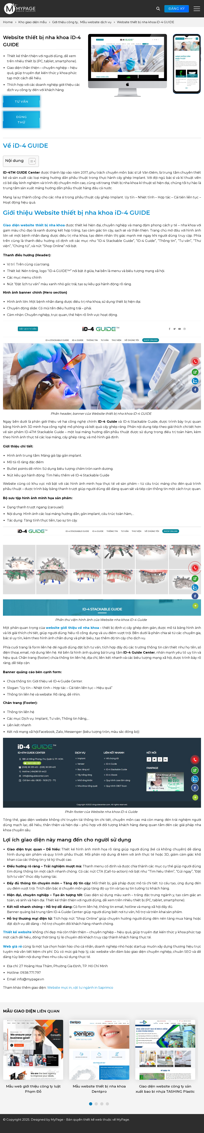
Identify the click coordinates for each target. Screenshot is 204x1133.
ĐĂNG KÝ (177, 9)
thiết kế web (92, 1119)
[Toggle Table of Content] (30, 161)
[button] (90, 1103)
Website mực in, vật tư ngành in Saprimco (80, 988)
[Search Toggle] (158, 8)
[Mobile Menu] (197, 9)
